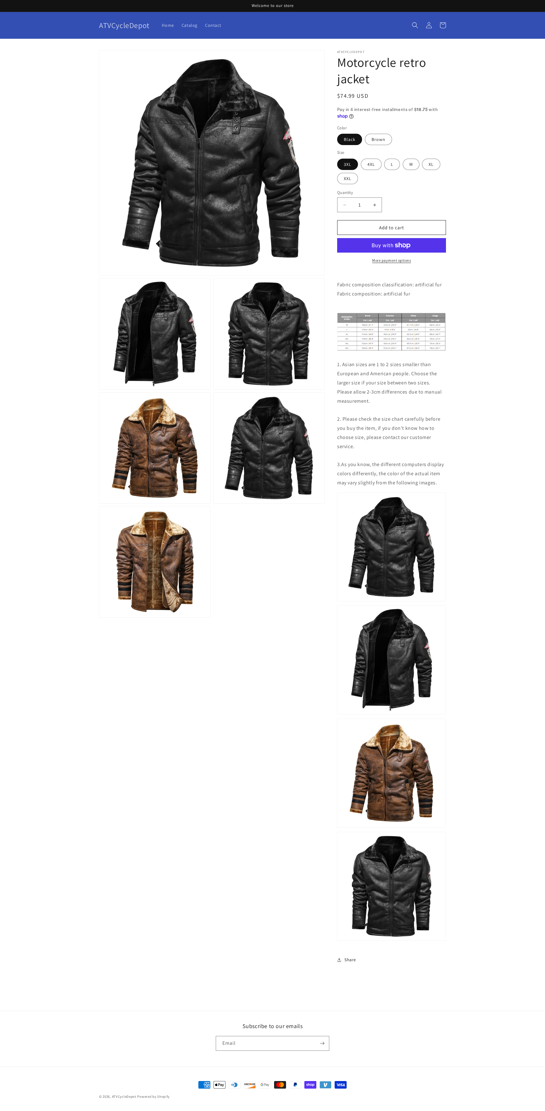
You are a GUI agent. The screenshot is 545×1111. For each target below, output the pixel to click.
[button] (415, 25)
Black (349, 139)
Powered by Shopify (153, 1096)
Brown (378, 139)
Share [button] (350, 959)
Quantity (345, 192)
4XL (371, 164)
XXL (347, 178)
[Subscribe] (322, 1043)
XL (431, 164)
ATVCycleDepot (124, 1096)
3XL (347, 164)
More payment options (391, 260)
